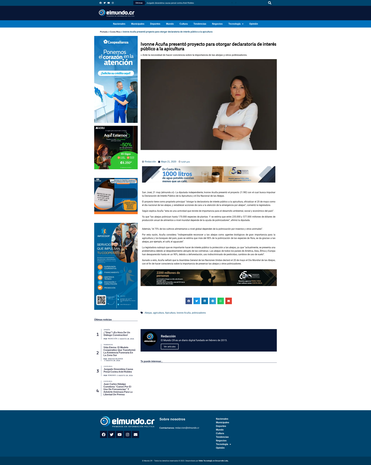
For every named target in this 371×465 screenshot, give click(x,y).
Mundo (170, 24)
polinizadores (199, 313)
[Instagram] (113, 3)
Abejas (148, 313)
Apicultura (170, 313)
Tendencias (199, 24)
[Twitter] (105, 3)
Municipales (137, 24)
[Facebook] (101, 3)
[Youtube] (109, 3)
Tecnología (234, 24)
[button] (270, 3)
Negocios (217, 24)
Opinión (253, 24)
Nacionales (119, 24)
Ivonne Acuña (184, 313)
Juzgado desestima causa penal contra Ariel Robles (170, 3)
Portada (104, 32)
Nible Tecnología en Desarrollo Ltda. (213, 461)
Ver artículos (170, 346)
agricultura (158, 313)
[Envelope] (135, 434)
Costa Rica (115, 32)
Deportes (155, 24)
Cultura (184, 24)
